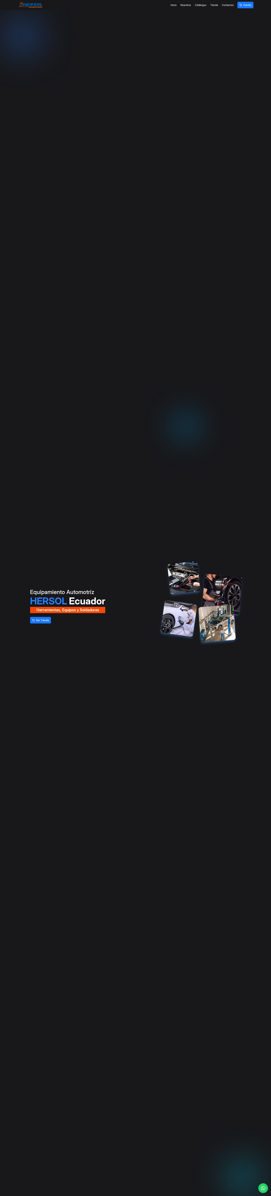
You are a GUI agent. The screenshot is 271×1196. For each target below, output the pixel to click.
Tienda (214, 5)
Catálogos (200, 5)
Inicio (173, 5)
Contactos (228, 5)
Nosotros (185, 5)
